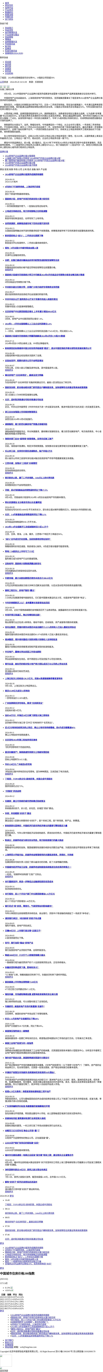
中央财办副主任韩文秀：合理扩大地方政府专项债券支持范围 (32, 287)
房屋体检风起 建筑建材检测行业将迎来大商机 (25, 1118)
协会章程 (9, 37)
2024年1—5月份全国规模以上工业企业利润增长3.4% (28, 324)
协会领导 (9, 30)
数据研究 (9, 12)
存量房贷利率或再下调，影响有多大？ (22, 967)
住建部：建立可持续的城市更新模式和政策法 (25, 801)
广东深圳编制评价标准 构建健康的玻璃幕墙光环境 (27, 1106)
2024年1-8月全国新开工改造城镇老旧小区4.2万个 (26, 527)
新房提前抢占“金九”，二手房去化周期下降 (24, 236)
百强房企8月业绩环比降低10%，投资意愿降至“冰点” (28, 1264)
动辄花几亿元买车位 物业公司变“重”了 (22, 1131)
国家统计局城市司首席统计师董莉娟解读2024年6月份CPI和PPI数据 (35, 336)
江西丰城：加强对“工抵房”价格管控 (21, 463)
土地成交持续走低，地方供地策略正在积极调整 (26, 211)
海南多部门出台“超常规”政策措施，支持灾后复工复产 (29, 439)
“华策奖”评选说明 (13, 791)
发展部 (8, 69)
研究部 (8, 66)
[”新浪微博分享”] (1, 87)
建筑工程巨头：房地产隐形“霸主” (20, 590)
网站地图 (9, 1347)
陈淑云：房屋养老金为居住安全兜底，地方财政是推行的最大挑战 (34, 840)
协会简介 (9, 28)
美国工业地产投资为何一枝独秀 (19, 1043)
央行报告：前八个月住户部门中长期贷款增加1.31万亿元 (30, 894)
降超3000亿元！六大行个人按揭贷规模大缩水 (25, 955)
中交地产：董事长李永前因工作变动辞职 (23, 652)
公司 (2, 82)
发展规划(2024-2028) (14, 53)
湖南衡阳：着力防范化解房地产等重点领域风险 (26, 424)
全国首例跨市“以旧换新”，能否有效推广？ (30, 1322)
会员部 (8, 64)
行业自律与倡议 (12, 35)
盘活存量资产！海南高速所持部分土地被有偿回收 (27, 752)
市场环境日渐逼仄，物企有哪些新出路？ (23, 615)
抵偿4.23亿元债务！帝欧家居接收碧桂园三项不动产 (28, 1091)
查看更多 (9, 270)
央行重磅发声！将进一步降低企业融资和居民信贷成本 (29, 882)
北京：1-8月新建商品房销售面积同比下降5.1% (25, 514)
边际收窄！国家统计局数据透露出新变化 (23, 564)
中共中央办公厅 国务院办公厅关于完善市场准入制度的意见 (31, 299)
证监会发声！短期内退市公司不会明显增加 (24, 361)
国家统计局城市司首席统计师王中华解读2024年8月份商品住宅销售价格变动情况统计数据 (44, 275)
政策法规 (9, 15)
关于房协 (9, 19)
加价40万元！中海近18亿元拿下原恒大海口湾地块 (27, 715)
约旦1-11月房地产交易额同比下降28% (22, 1019)
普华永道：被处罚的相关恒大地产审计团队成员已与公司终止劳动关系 (36, 664)
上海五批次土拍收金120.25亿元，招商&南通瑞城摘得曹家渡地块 (33, 678)
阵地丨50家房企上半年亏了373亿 (19, 551)
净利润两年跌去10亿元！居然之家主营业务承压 (26, 1170)
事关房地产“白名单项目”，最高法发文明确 (24, 375)
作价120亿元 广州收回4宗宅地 (18, 764)
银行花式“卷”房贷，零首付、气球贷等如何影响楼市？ (29, 906)
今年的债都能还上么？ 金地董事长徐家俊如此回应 (27, 603)
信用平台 (9, 8)
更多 (12, 1196)
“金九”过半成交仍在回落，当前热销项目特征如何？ (28, 539)
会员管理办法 (11, 32)
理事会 (8, 39)
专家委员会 (10, 44)
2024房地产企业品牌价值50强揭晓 (20, 156)
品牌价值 (4, 152)
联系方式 (9, 1343)
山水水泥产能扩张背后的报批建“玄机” (22, 1143)
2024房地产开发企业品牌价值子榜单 (21, 165)
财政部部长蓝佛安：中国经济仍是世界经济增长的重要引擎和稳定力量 (36, 826)
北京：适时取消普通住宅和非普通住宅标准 (24, 400)
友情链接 (9, 1345)
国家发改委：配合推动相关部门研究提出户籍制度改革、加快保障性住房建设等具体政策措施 (46, 387)
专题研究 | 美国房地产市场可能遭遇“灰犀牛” (25, 1006)
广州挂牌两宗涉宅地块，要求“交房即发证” (24, 703)
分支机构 (9, 73)
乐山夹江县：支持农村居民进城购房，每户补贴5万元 (28, 451)
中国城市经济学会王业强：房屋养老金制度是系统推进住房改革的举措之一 (38, 867)
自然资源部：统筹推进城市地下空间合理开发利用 (27, 223)
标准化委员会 (11, 51)
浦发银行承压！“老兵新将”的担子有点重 (23, 918)
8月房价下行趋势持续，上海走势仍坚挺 (22, 187)
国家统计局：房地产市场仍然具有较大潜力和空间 (27, 199)
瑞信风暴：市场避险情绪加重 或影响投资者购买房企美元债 (31, 994)
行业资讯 (9, 10)
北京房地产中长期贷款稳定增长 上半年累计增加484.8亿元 (30, 312)
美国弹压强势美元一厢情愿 (17, 1031)
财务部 (8, 71)
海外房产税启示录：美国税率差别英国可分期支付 (27, 1058)
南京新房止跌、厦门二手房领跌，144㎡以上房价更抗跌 (29, 478)
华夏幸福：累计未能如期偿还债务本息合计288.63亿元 (29, 578)
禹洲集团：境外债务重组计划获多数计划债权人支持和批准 (31, 639)
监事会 (8, 49)
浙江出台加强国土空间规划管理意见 (21, 412)
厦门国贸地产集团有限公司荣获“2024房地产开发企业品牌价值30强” (35, 160)
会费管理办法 (11, 42)
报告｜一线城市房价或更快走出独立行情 (23, 1261)
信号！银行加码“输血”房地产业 (19, 943)
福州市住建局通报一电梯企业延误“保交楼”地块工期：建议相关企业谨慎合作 (39, 1155)
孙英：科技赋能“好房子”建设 (18, 813)
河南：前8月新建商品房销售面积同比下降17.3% (26, 490)
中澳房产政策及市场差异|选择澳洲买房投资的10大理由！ (30, 1072)
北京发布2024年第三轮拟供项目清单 (21, 740)
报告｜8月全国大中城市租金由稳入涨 (21, 248)
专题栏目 (9, 17)
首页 (7, 3)
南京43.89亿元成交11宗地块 (17, 691)
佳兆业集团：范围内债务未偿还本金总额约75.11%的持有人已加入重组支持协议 (40, 627)
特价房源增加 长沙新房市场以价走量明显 (23, 502)
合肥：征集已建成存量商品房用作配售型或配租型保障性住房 (32, 260)
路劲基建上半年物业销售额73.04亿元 (21, 982)
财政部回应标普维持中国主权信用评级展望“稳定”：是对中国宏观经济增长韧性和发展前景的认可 (48, 348)
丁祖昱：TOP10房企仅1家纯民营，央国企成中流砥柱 (28, 779)
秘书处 (8, 46)
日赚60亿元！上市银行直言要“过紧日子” (23, 931)
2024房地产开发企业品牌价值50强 (20, 163)
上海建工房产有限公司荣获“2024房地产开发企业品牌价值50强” (33, 158)
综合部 (8, 62)
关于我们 (9, 1340)
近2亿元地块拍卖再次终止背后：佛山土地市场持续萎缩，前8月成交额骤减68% (40, 728)
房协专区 (9, 5)
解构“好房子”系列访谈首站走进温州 (21, 1182)
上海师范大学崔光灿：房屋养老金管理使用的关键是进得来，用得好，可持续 (39, 855)
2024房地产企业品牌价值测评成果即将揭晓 (24, 174)
